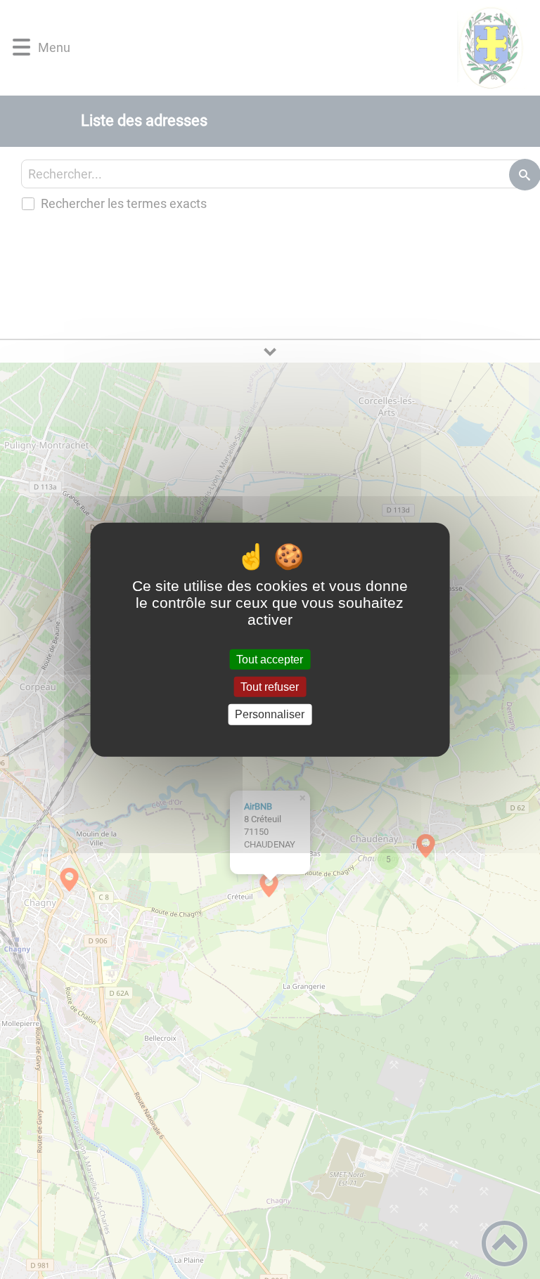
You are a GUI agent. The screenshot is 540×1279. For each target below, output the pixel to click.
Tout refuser (269, 687)
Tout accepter (269, 660)
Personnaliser (269, 714)
